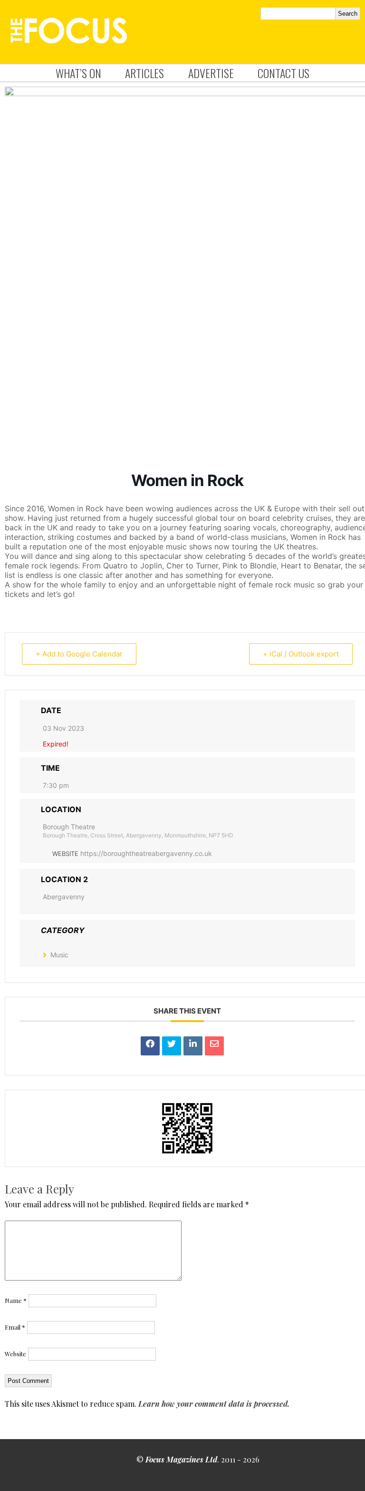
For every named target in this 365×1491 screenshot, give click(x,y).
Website (15, 1354)
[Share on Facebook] (150, 1045)
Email (15, 1327)
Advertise (211, 72)
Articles (144, 72)
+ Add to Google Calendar (79, 653)
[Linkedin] (192, 1045)
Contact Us (283, 72)
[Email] (214, 1045)
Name (16, 1300)
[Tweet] (171, 1045)
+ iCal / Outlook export (301, 653)
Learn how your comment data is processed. (213, 1404)
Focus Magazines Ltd (181, 1459)
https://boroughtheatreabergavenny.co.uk (146, 853)
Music (59, 955)
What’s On (78, 72)
